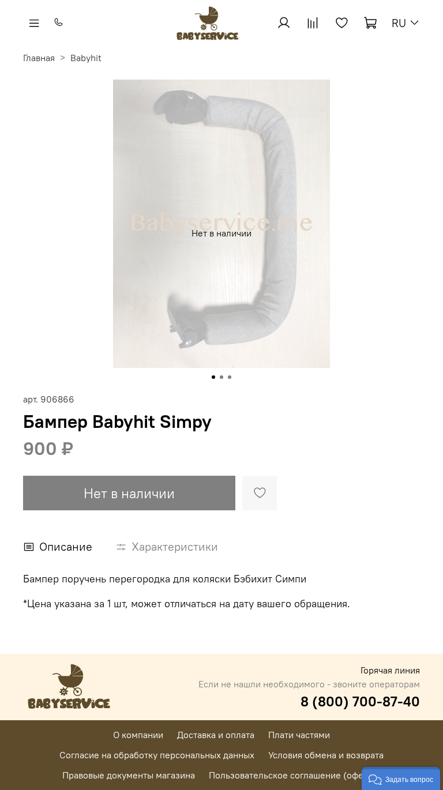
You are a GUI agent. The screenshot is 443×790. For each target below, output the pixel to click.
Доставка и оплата (215, 734)
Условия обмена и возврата (326, 755)
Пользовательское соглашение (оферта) (295, 775)
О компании (138, 734)
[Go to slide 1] (213, 377)
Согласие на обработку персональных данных (156, 755)
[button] (401, 778)
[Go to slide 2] (221, 377)
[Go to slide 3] (229, 377)
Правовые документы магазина (128, 775)
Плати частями (299, 734)
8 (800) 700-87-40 (360, 701)
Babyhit (86, 57)
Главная (39, 57)
